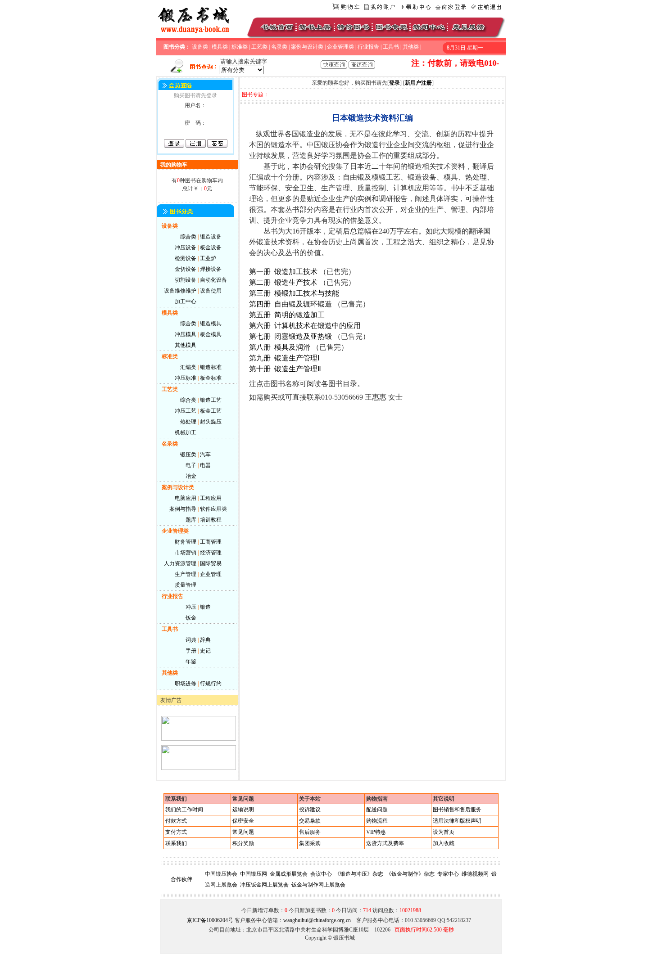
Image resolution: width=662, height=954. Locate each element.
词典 (191, 640)
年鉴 (191, 661)
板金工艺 (211, 411)
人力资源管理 (180, 563)
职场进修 (185, 683)
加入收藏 (443, 843)
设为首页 (443, 832)
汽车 (205, 454)
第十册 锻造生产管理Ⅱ (285, 369)
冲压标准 (185, 378)
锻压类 (188, 454)
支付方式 (176, 832)
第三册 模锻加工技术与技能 (294, 293)
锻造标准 (211, 367)
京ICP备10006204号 (210, 920)
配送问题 (377, 809)
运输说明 (243, 809)
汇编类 (188, 367)
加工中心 (185, 301)
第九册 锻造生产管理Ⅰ (284, 358)
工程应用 (211, 498)
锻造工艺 (211, 400)
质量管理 (185, 585)
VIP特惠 (376, 832)
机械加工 (185, 432)
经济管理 (211, 552)
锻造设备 (211, 237)
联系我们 (176, 843)
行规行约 (211, 683)
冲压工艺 (185, 411)
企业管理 (211, 574)
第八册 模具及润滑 (279, 347)
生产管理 (185, 574)
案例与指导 (182, 509)
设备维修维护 (180, 291)
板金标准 (211, 378)
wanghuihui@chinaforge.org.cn (317, 920)
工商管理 (211, 542)
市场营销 (185, 552)
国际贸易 (211, 563)
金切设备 (185, 269)
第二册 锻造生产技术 (283, 282)
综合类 (188, 237)
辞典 (205, 640)
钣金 (191, 618)
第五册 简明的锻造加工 (287, 315)
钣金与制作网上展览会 (318, 885)
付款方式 (176, 821)
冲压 (191, 607)
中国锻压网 (253, 874)
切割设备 (185, 280)
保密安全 (243, 821)
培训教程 (211, 520)
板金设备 (211, 247)
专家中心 (448, 874)
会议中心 (321, 874)
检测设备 (185, 258)
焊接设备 (211, 269)
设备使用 (211, 291)
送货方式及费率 (385, 843)
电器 (205, 465)
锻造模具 (211, 323)
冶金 (191, 476)
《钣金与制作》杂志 (410, 874)
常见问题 (243, 832)
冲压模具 (185, 334)
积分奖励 (243, 843)
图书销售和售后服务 (457, 809)
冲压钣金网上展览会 (264, 885)
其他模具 (185, 345)
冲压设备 (185, 247)
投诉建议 (310, 809)
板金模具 (211, 334)
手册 (191, 651)
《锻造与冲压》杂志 (359, 874)
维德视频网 (475, 874)
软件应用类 (213, 509)
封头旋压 (211, 421)
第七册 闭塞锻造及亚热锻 (290, 336)
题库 (191, 520)
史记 (205, 651)
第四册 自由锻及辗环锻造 (290, 304)
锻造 (205, 607)
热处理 (188, 421)
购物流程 (377, 821)
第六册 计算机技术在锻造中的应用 (305, 325)
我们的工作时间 (184, 809)
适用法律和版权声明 (457, 821)
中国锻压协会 (221, 874)
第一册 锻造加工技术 (283, 271)
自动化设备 (213, 280)
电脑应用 (185, 498)
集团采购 (310, 843)
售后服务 (310, 832)
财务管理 (185, 542)
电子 (191, 465)
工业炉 (208, 258)
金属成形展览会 (289, 874)
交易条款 (310, 821)
